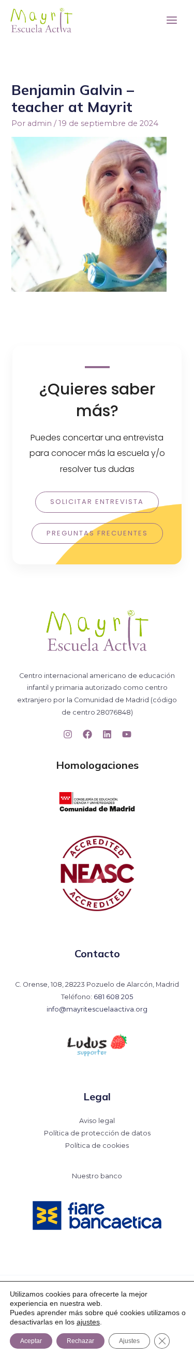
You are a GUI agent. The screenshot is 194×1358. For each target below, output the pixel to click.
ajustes (88, 1322)
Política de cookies (97, 1145)
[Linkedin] (107, 734)
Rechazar (80, 1341)
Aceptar (31, 1341)
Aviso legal (97, 1121)
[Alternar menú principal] (172, 20)
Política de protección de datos (97, 1133)
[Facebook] (87, 734)
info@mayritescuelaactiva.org (97, 1009)
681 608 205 (113, 997)
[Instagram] (67, 734)
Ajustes (129, 1341)
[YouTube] (126, 734)
